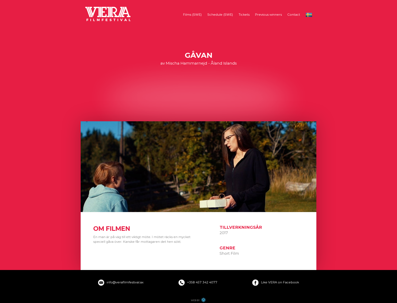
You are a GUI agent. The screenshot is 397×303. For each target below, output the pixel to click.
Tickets (244, 15)
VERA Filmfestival (108, 14)
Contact (293, 15)
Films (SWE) (192, 15)
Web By (198, 301)
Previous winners (268, 15)
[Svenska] (309, 15)
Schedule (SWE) (220, 15)
